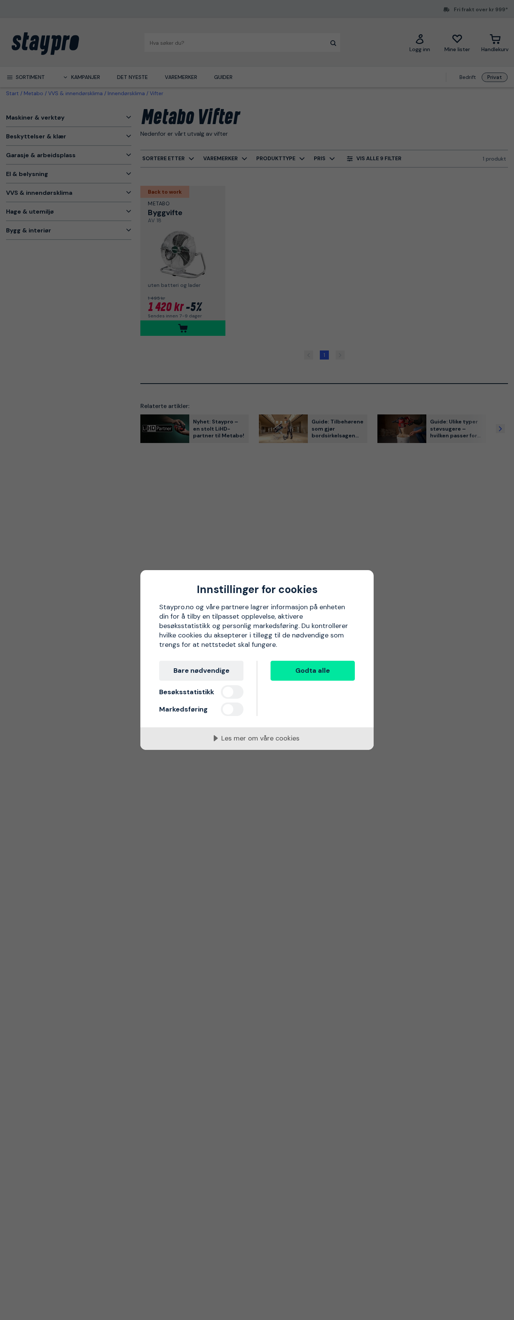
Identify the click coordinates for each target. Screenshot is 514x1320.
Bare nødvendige (201, 670)
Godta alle (312, 670)
